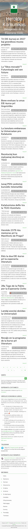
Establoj (5, 488)
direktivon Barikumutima (7, 298)
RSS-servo (4, 440)
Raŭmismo (6, 479)
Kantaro (5, 506)
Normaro (5, 482)
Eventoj (5, 509)
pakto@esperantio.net (8, 431)
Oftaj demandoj (7, 500)
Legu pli (25, 64)
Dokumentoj (6, 485)
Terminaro (6, 515)
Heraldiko (5, 497)
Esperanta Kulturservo (6, 438)
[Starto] (14, 9)
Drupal (14, 524)
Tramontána (18, 523)
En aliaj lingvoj (7, 494)
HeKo (4, 476)
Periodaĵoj (6, 512)
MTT (8, 523)
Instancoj (5, 491)
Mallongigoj (6, 503)
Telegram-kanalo (14, 447)
